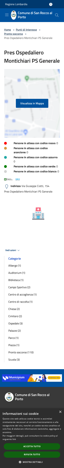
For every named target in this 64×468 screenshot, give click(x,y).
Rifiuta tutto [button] (32, 454)
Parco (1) (13, 338)
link (14, 439)
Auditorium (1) (16, 273)
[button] (32, 462)
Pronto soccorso (13, 34)
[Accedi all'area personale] (50, 4)
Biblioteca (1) (15, 280)
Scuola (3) (14, 359)
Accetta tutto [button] (32, 446)
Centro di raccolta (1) (20, 302)
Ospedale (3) (15, 323)
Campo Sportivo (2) (19, 287)
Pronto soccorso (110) (20, 352)
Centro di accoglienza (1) (22, 294)
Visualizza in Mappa (32, 103)
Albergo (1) (14, 265)
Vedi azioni (11, 250)
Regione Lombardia (16, 4)
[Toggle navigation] (7, 15)
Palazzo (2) (14, 331)
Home (7, 30)
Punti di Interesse (26, 30)
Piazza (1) (13, 345)
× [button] (60, 412)
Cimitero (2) (15, 316)
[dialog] (32, 438)
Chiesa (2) (14, 309)
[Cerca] (57, 15)
